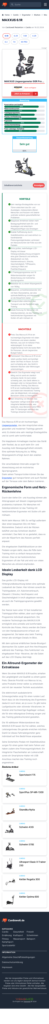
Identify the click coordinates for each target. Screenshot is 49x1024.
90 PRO (24, 42)
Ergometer (26, 15)
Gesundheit (18, 931)
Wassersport (19, 939)
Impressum (7, 967)
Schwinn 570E (26, 844)
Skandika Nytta (27, 809)
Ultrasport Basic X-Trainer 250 (32, 864)
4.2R (34, 36)
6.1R (6, 36)
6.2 (6, 42)
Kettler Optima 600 (29, 896)
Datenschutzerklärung (12, 962)
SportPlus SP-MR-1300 (31, 792)
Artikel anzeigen (10, 778)
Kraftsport (18, 935)
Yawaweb (27, 1001)
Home (7, 15)
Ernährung (7, 935)
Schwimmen (32, 935)
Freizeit (30, 931)
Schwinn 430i (26, 827)
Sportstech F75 (27, 774)
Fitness (5, 939)
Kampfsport (7, 942)
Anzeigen (38, 185)
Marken (37, 15)
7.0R (25, 36)
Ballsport (31, 939)
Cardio (15, 15)
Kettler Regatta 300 (29, 879)
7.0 (14, 42)
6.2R (16, 36)
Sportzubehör (8, 945)
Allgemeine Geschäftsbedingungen (18, 957)
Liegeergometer (9, 425)
